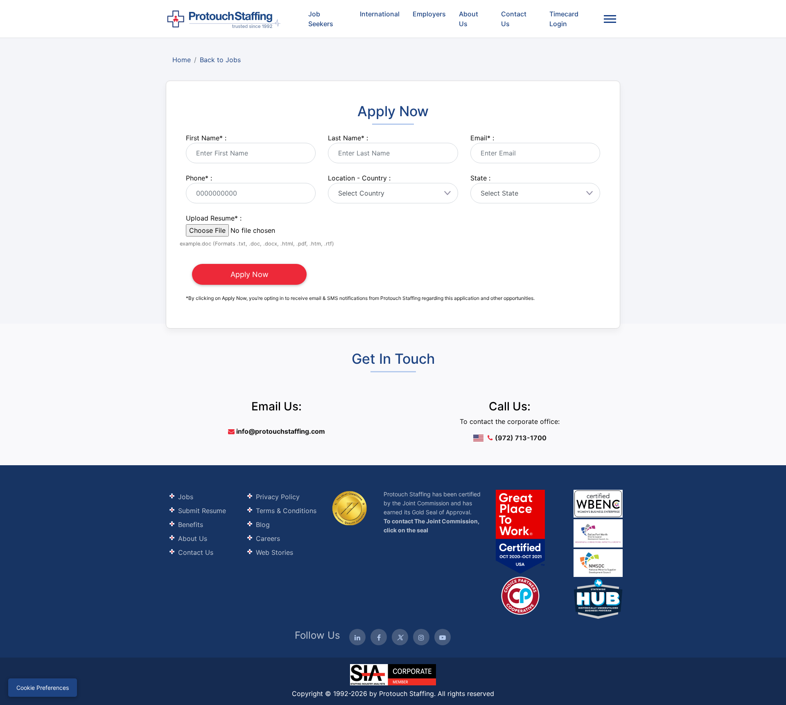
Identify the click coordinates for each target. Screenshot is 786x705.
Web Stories (274, 552)
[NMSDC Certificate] (598, 562)
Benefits (190, 524)
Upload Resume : (214, 218)
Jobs (185, 497)
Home (181, 60)
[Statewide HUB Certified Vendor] (520, 595)
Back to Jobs (220, 60)
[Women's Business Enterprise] (598, 504)
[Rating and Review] (520, 531)
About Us (468, 19)
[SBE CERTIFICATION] (598, 532)
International (380, 14)
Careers (268, 538)
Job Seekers (320, 19)
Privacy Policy (278, 497)
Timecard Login (563, 19)
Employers (429, 14)
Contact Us (513, 19)
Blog (263, 524)
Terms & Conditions (286, 511)
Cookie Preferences (42, 687)
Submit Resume (202, 511)
